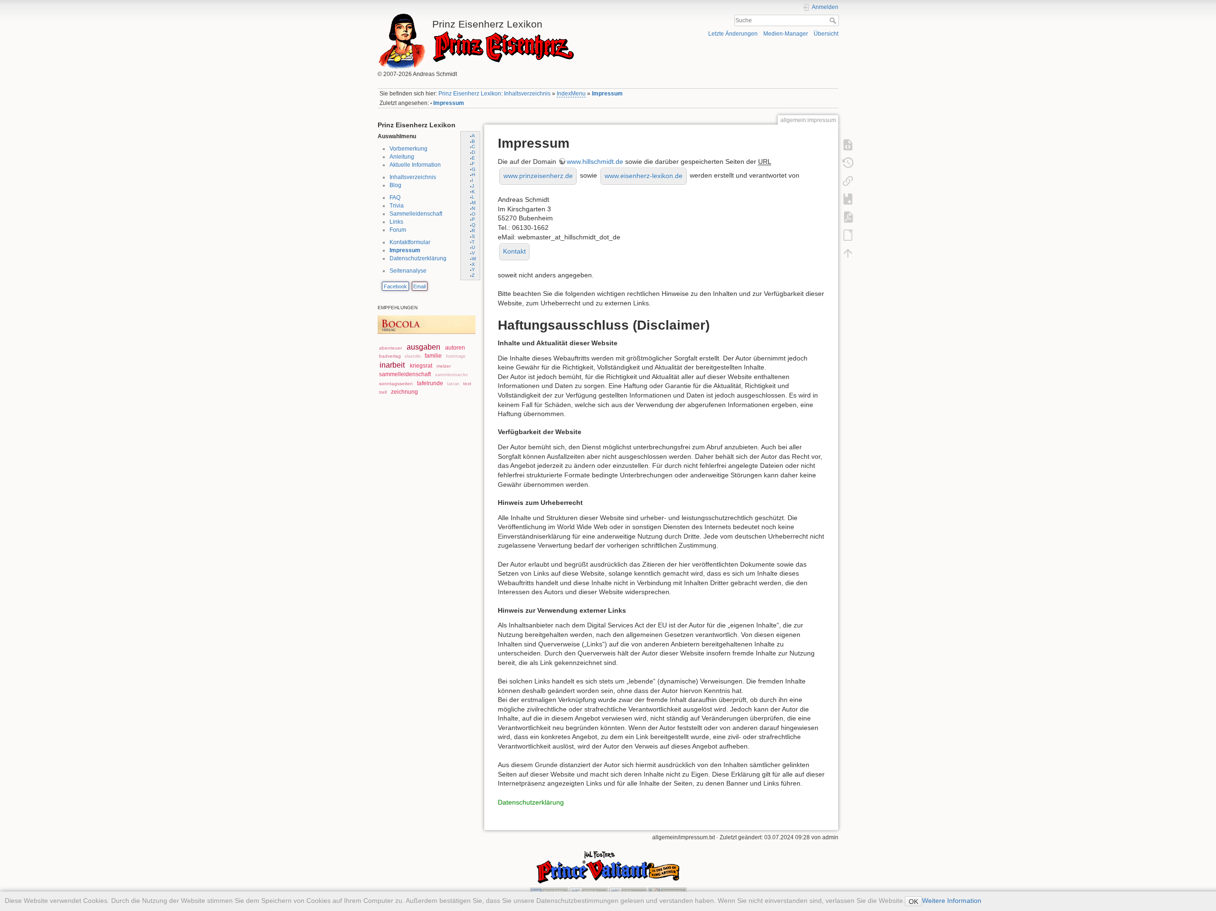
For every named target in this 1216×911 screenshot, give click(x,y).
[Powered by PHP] (549, 891)
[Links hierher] (848, 180)
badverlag (390, 356)
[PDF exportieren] (848, 217)
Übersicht (826, 33)
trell (383, 392)
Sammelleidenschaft (416, 213)
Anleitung (402, 156)
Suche (833, 20)
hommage (456, 356)
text (467, 383)
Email (419, 286)
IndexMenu (571, 93)
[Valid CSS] (628, 891)
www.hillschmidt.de (595, 161)
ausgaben (423, 347)
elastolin (413, 356)
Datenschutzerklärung (418, 258)
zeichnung (404, 392)
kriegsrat (421, 365)
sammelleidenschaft (405, 374)
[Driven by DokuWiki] (667, 891)
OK (913, 901)
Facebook (395, 286)
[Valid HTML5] (589, 891)
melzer (444, 366)
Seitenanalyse (408, 270)
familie (433, 355)
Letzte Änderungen (733, 33)
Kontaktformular (410, 242)
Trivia (397, 205)
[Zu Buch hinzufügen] (848, 199)
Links (396, 221)
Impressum (607, 93)
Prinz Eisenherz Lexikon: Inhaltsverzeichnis (494, 93)
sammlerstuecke (451, 374)
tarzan (453, 383)
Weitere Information (951, 900)
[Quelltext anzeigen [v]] (848, 144)
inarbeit (392, 365)
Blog (395, 185)
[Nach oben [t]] (848, 253)
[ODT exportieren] (848, 235)
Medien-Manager (785, 33)
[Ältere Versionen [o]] (848, 162)
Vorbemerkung (409, 148)
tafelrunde (430, 383)
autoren (455, 347)
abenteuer (390, 348)
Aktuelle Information (415, 164)
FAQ (395, 197)
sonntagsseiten (396, 383)
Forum (398, 230)
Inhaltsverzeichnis (413, 177)
